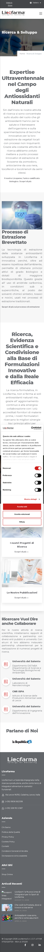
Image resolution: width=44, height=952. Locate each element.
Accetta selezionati (22, 514)
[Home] (13, 13)
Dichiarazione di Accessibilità (14, 856)
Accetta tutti (22, 507)
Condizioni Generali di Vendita (15, 851)
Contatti (5, 846)
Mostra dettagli (30, 499)
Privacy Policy (8, 837)
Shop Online (7, 874)
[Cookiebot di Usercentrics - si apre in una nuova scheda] (31, 428)
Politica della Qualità (11, 832)
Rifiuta (22, 522)
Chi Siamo (6, 827)
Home (22, 54)
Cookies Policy (8, 841)
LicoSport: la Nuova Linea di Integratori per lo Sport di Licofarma (27, 894)
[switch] (38, 475)
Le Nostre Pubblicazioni (22, 592)
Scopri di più (20, 552)
